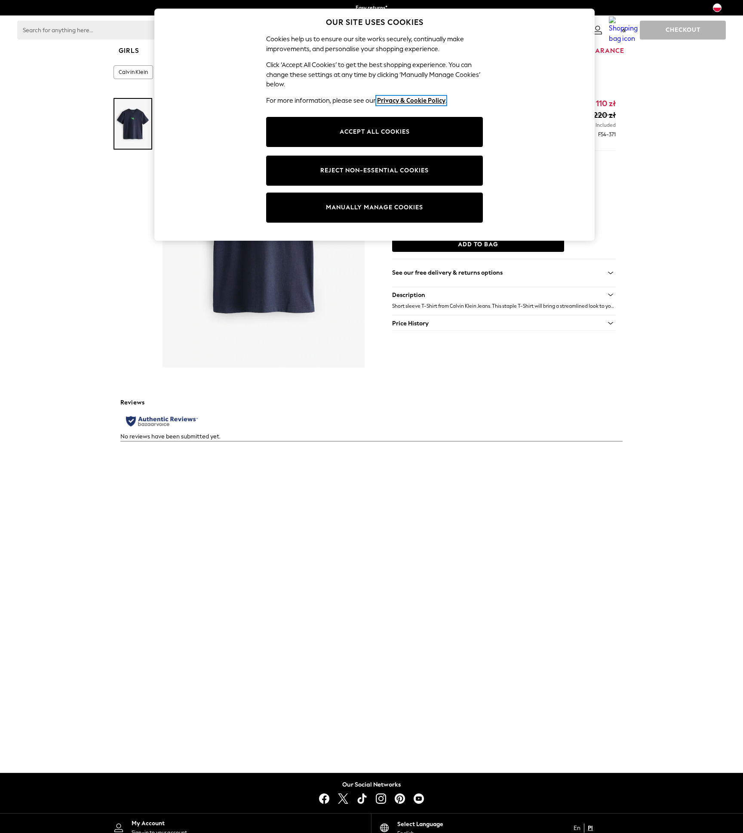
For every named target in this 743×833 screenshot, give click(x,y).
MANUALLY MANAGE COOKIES (374, 207)
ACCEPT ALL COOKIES (375, 131)
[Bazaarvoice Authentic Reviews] (162, 421)
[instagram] (381, 798)
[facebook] (324, 798)
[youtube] (418, 798)
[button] (504, 295)
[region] (374, 125)
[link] (597, 30)
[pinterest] (399, 798)
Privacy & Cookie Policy (411, 100)
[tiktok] (362, 798)
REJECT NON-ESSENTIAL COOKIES (374, 170)
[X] (343, 798)
